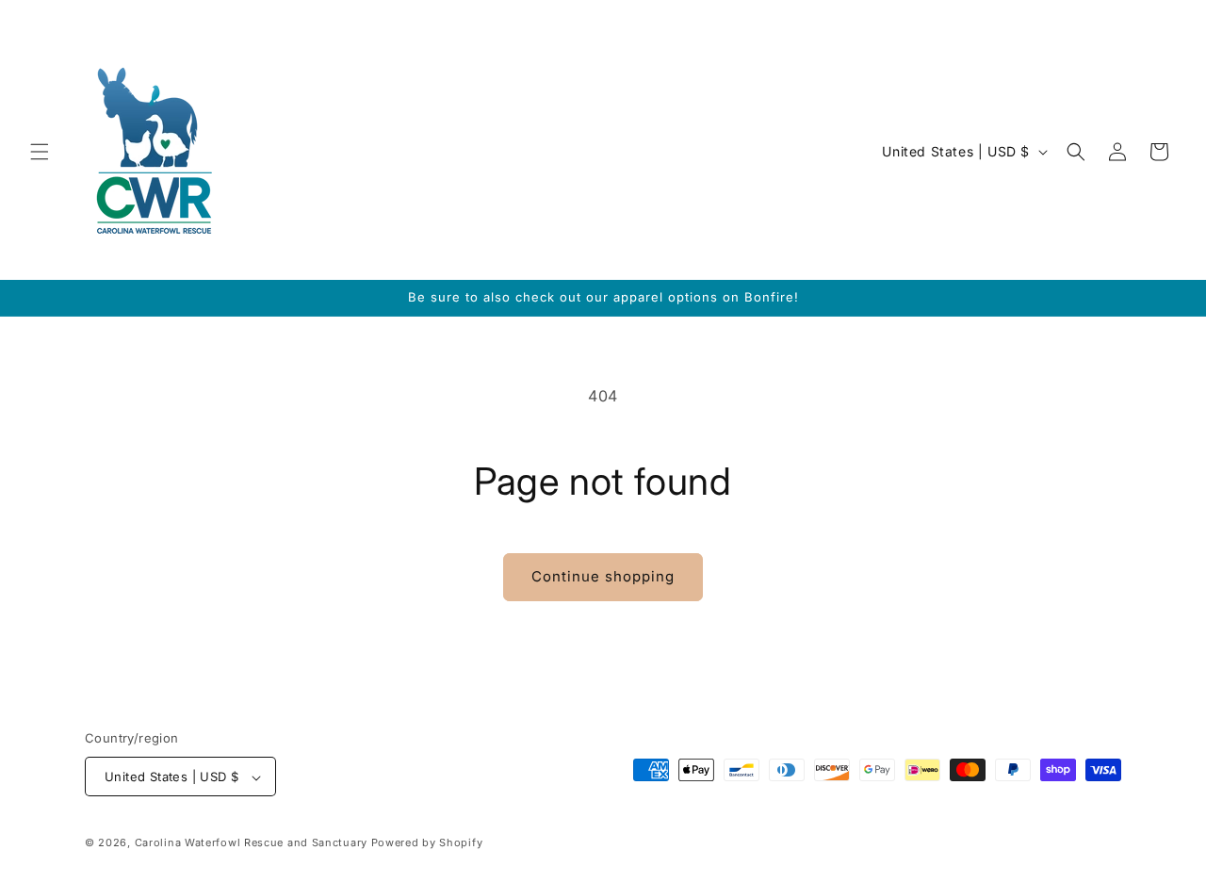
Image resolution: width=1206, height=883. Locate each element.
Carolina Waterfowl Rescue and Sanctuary (251, 843)
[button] (39, 151)
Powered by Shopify (427, 843)
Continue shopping (603, 576)
